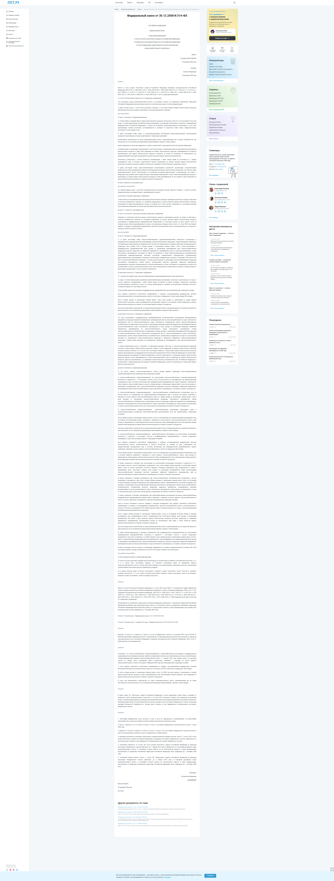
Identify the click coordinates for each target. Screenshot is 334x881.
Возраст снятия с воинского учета (220, 74)
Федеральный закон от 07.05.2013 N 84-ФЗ (132, 817)
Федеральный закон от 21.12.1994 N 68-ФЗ (132, 823)
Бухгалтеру (119, 2)
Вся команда (213, 217)
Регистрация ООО (215, 93)
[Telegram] (7, 870)
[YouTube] (10, 870)
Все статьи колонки (217, 255)
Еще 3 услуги (213, 139)
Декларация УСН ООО (216, 98)
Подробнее (167, 877)
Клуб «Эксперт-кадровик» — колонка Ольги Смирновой (221, 234)
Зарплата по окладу (215, 66)
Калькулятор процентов (217, 72)
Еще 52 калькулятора (216, 80)
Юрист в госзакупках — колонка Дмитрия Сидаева (219, 289)
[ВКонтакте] (17, 870)
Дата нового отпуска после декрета (221, 69)
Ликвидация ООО (214, 103)
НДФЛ (211, 64)
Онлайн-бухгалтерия (215, 127)
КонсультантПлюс (215, 122)
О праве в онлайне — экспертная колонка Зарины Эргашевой (220, 261)
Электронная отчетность (217, 130)
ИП (149, 2)
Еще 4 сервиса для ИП (216, 109)
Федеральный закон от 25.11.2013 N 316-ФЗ (133, 807)
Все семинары (214, 175)
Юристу (129, 2)
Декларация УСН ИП (215, 101)
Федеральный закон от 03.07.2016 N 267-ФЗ (133, 812)
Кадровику (140, 2)
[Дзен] (14, 870)
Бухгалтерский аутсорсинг (217, 125)
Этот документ (216, 14)
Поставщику (159, 2)
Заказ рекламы (214, 133)
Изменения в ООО (215, 96)
